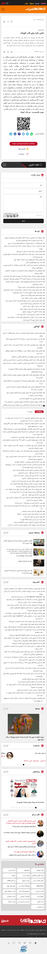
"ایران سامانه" (33, 937)
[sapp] (36, 943)
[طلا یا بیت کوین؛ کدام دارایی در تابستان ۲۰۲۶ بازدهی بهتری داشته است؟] (38, 572)
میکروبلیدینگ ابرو (24, 891)
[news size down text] (11, 52)
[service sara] (37, 4)
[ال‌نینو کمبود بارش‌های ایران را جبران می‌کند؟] (40, 824)
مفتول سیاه (40, 896)
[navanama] (43, 4)
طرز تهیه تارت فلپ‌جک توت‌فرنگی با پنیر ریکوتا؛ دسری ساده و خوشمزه (23, 405)
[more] (5, 533)
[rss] (10, 943)
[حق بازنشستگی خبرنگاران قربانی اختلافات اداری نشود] (40, 844)
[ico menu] (3, 9)
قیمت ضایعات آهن (9, 891)
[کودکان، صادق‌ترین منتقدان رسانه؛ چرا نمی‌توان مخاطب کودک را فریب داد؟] (38, 542)
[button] (29, 764)
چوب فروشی (40, 870)
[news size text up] (4, 52)
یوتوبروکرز (26, 870)
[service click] (26, 4)
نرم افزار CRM (11, 881)
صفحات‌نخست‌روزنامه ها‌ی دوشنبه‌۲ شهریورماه (30, 802)
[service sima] (32, 4)
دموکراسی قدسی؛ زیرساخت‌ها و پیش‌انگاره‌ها (15, 753)
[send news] (8, 22)
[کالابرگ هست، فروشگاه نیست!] (38, 552)
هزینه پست (26, 875)
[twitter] (23, 134)
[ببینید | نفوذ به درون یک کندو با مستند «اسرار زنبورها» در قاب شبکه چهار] (23, 724)
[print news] (4, 22)
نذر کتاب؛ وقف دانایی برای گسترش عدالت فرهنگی (22, 855)
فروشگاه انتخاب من (24, 886)
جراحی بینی (11, 870)
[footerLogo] (31, 920)
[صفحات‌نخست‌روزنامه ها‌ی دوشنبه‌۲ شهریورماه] (23, 788)
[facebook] (19, 134)
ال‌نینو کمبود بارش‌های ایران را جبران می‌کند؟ (24, 826)
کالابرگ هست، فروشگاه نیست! (24, 556)
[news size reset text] (8, 52)
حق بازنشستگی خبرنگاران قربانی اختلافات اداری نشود (22, 847)
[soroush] (11, 134)
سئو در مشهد (25, 881)
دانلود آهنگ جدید (38, 881)
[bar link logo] (5, 3)
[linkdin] (15, 134)
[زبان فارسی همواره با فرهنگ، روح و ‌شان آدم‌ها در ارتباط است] (40, 833)
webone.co (40, 886)
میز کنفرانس (40, 907)
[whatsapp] (31, 134)
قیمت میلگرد (11, 902)
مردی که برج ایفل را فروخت (25, 561)
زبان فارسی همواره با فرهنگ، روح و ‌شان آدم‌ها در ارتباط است (19, 833)
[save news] (11, 22)
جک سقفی (40, 902)
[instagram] (15, 943)
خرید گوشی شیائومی (38, 875)
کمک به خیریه (40, 891)
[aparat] (31, 943)
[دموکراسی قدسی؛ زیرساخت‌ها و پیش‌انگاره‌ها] (33, 755)
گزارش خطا (22, 149)
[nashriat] (35, 9)
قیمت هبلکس (11, 896)
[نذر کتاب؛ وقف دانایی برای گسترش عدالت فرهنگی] (40, 854)
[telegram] (27, 134)
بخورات (13, 875)
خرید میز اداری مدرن (23, 902)
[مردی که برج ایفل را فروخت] (38, 562)
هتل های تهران (11, 886)
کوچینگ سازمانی (24, 896)
